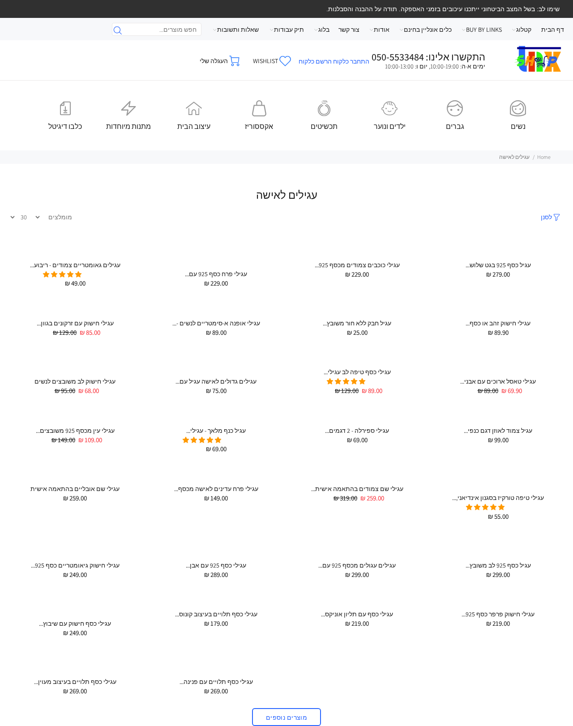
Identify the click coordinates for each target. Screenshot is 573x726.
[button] (63, 274)
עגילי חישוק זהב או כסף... (498, 323)
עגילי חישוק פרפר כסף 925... (498, 614)
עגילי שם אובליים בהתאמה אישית (75, 489)
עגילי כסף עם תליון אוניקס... (357, 614)
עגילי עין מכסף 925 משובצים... (75, 431)
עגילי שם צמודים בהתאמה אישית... (357, 489)
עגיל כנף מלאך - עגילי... (216, 431)
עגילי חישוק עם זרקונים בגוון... (75, 323)
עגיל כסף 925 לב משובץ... (498, 565)
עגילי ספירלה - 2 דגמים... (357, 431)
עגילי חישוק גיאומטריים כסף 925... (75, 565)
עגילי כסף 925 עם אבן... (216, 565)
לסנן (546, 217)
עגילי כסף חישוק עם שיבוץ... (75, 623)
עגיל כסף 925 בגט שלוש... (498, 265)
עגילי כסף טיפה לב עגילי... (357, 372)
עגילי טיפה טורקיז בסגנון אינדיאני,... (498, 498)
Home (544, 157)
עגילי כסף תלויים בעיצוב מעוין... (75, 682)
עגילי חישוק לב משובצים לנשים (74, 381)
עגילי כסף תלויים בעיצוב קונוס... (216, 614)
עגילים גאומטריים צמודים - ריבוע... (75, 265)
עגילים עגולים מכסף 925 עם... (357, 565)
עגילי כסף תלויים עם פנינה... (216, 682)
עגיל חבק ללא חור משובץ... (357, 323)
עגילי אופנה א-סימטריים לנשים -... (216, 323)
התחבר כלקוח (351, 61)
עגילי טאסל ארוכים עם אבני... (498, 381)
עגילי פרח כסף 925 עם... (216, 274)
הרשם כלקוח (315, 61)
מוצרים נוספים (286, 717)
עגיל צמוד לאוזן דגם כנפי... (498, 431)
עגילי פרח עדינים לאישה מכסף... (216, 489)
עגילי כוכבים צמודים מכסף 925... (357, 265)
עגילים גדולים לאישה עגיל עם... (216, 381)
